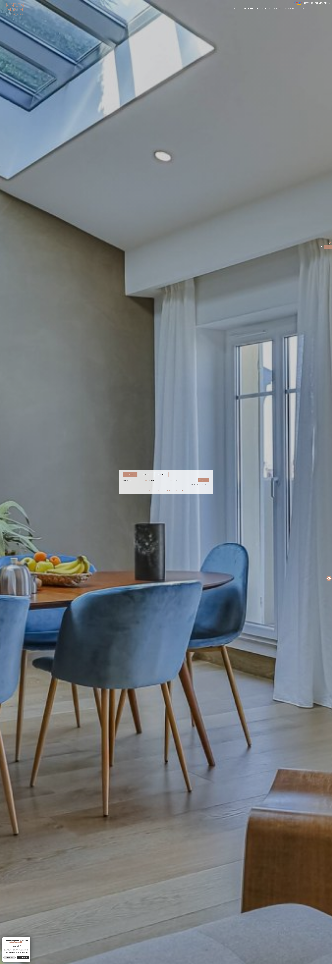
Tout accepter (22, 957)
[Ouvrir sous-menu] (295, 8)
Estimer (161, 474)
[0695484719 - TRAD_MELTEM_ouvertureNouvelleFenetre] (329, 578)
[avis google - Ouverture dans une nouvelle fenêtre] (298, 4)
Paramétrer (9, 957)
